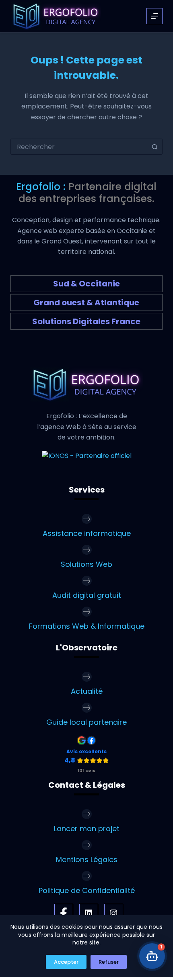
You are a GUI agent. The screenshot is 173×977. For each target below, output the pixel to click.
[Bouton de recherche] (154, 146)
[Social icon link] (63, 913)
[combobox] (79, 147)
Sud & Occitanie (86, 283)
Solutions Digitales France (86, 321)
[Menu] (154, 16)
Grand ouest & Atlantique (86, 302)
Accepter (66, 962)
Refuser (109, 962)
